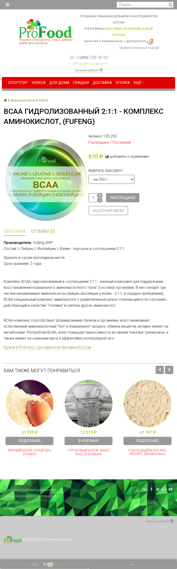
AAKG (43, 100)
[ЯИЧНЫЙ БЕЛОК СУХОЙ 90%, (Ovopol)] (29, 403)
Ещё (137, 82)
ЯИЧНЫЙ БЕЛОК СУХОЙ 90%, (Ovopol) (29, 452)
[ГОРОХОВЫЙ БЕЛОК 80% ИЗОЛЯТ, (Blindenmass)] (147, 403)
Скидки (81, 82)
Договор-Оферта (18, 502)
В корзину (88, 441)
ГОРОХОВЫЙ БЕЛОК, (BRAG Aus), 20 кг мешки (88, 452)
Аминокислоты (22, 100)
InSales (167, 537)
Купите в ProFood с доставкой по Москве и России (47, 347)
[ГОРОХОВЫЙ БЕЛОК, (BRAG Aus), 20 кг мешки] (88, 403)
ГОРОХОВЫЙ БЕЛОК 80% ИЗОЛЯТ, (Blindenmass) (147, 452)
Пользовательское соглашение (31, 496)
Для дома (59, 82)
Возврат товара (17, 508)
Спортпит (18, 82)
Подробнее (29, 441)
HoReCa (39, 82)
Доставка (102, 82)
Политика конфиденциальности (30, 490)
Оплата (122, 82)
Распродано (122, 198)
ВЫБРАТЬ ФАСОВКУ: (105, 171)
